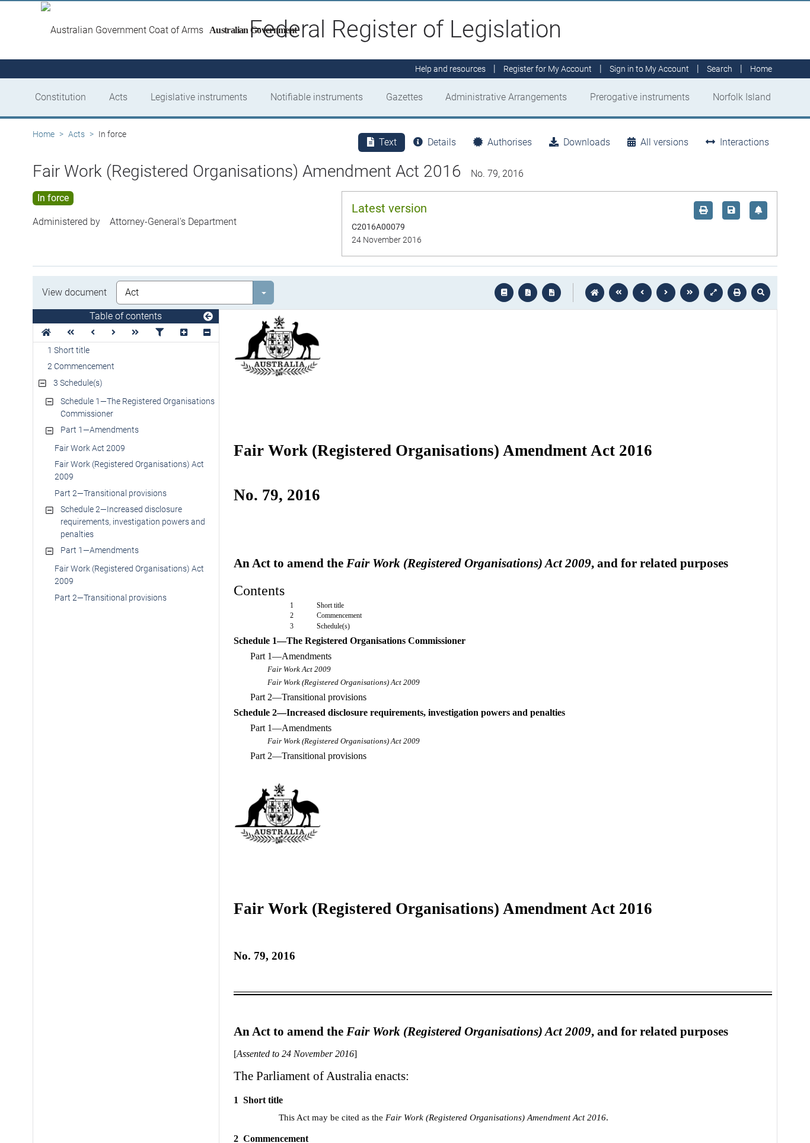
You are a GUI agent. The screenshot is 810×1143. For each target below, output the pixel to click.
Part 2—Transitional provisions (111, 493)
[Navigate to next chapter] (689, 292)
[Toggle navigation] (208, 317)
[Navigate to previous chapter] (618, 292)
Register (547, 69)
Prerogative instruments (640, 97)
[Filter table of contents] (159, 332)
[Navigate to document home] (594, 292)
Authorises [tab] (509, 142)
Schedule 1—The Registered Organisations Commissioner (137, 407)
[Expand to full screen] (713, 292)
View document (74, 292)
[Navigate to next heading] (113, 332)
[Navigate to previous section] (642, 292)
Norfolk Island (742, 97)
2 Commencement (80, 366)
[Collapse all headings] (207, 332)
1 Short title (68, 350)
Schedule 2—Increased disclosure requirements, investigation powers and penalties (132, 521)
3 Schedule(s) (78, 383)
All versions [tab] (664, 142)
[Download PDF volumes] (527, 292)
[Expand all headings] (184, 332)
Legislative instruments (199, 97)
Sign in (649, 69)
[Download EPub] (504, 292)
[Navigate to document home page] (46, 332)
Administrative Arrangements (506, 97)
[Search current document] (760, 292)
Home (44, 134)
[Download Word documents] (551, 292)
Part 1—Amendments (99, 429)
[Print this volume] (737, 292)
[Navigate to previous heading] (92, 332)
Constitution (60, 97)
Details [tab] (442, 142)
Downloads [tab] (586, 142)
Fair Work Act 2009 (90, 448)
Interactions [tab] (744, 142)
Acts (118, 97)
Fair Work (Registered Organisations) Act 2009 (129, 470)
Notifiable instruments (316, 97)
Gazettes (404, 97)
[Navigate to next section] (665, 292)
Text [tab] (388, 142)
